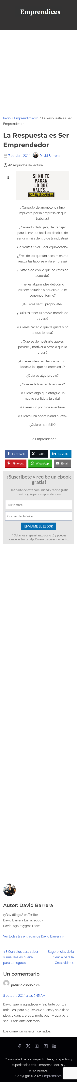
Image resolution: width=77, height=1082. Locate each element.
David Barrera (49, 156)
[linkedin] (54, 1047)
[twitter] (28, 1047)
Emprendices (52, 1076)
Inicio (7, 118)
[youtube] (37, 1047)
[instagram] (46, 1047)
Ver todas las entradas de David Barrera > (33, 936)
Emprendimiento (26, 118)
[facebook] (19, 1047)
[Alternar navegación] (38, 25)
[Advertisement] (38, 70)
